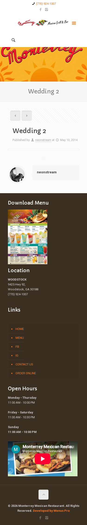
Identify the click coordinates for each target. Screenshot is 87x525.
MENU (20, 338)
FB (17, 346)
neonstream (43, 140)
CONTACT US (24, 364)
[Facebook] (40, 9)
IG (17, 355)
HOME (20, 329)
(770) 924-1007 (46, 3)
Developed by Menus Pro (51, 510)
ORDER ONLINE (26, 373)
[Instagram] (46, 9)
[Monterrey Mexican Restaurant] (44, 23)
